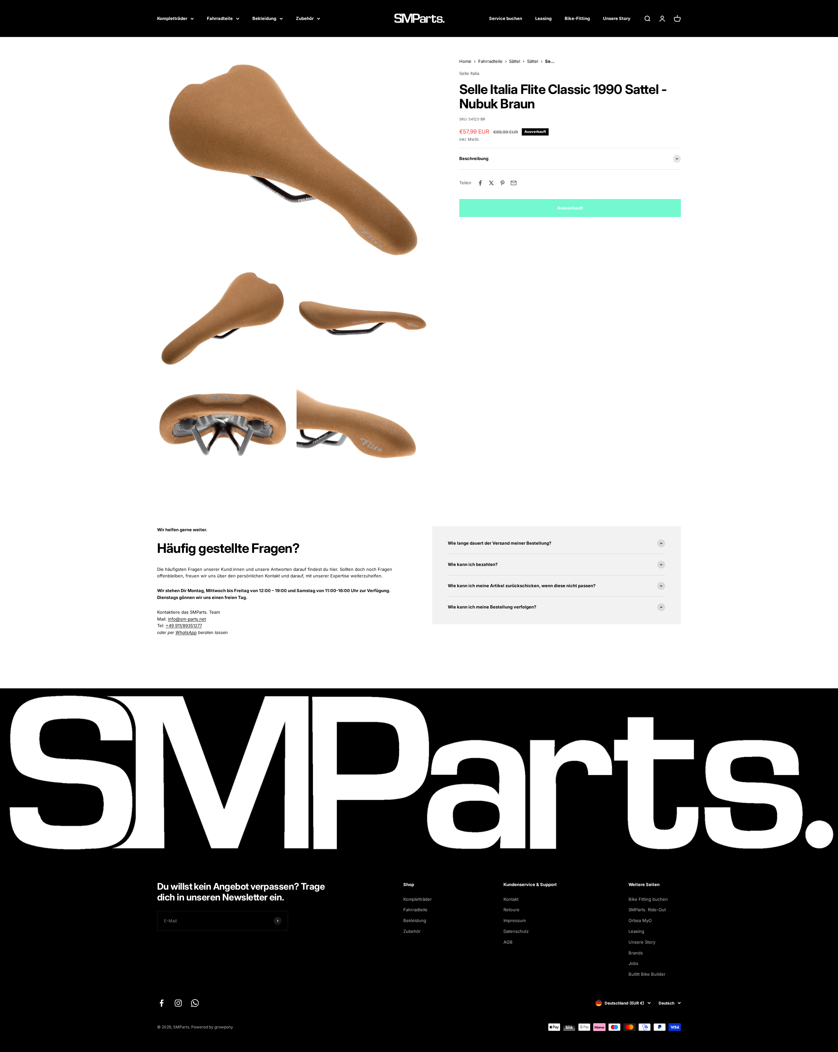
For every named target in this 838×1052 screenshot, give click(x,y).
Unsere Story (616, 18)
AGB (508, 942)
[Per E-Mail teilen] (513, 183)
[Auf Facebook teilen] (480, 183)
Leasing (543, 18)
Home (465, 61)
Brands (635, 952)
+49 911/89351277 (184, 625)
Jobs (633, 963)
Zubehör (305, 18)
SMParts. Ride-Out (647, 909)
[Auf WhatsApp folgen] (195, 1003)
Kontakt (511, 899)
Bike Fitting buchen (648, 899)
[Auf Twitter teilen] (491, 183)
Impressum (514, 920)
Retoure (511, 909)
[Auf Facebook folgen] (161, 1003)
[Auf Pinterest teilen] (502, 183)
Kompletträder (172, 18)
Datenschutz (516, 931)
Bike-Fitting (577, 18)
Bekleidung (264, 18)
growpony (223, 1027)
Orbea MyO (640, 920)
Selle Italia (469, 73)
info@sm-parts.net (187, 619)
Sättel (514, 61)
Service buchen (505, 18)
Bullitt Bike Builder (646, 974)
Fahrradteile (220, 18)
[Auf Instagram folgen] (178, 1003)
